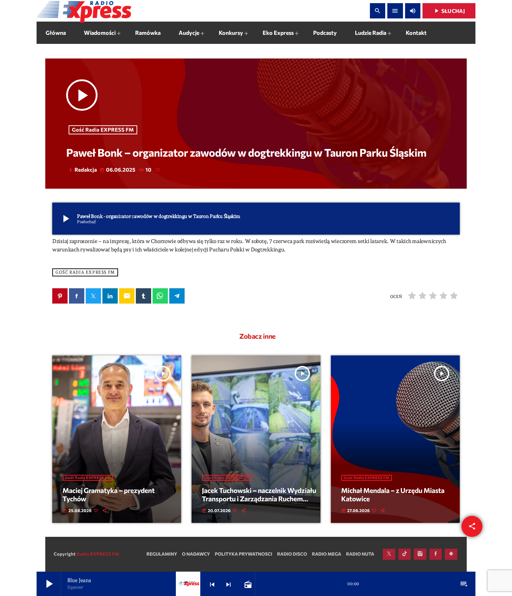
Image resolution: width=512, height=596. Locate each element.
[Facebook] (435, 554)
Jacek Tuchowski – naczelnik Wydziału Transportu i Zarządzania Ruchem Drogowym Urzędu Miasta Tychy (259, 498)
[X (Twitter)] (389, 554)
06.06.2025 (118, 170)
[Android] (451, 554)
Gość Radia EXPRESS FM (103, 130)
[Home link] (84, 11)
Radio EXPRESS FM (98, 554)
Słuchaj (449, 10)
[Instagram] (420, 554)
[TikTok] (404, 554)
